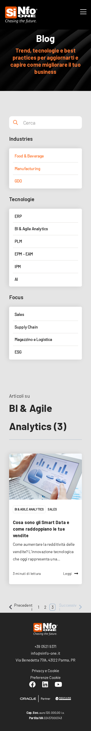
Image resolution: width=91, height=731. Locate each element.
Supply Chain (26, 326)
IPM (18, 266)
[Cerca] (15, 122)
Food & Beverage (29, 155)
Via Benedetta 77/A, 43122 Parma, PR (46, 660)
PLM (18, 241)
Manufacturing (27, 168)
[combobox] (52, 122)
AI (16, 279)
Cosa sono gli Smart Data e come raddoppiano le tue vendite (41, 529)
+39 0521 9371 (45, 646)
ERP (18, 216)
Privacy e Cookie (45, 670)
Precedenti (23, 607)
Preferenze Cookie (45, 677)
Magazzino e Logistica (33, 339)
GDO (18, 180)
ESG (18, 351)
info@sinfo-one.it (45, 653)
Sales (52, 509)
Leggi (67, 573)
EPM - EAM (24, 253)
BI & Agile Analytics (29, 509)
